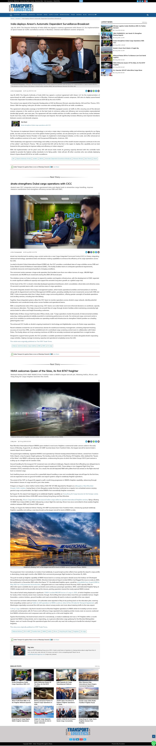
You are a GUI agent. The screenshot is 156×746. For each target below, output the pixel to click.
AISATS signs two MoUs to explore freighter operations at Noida (66, 702)
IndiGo (50, 631)
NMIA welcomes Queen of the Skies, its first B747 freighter (44, 371)
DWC (43, 346)
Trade (73, 14)
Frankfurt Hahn (36, 631)
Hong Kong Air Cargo (65, 631)
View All (97, 666)
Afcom (55, 631)
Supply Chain (53, 14)
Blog (85, 14)
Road (45, 14)
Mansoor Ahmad (78, 158)
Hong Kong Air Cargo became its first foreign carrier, (80, 494)
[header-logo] (21, 7)
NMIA (44, 631)
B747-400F (27, 631)
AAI (13, 158)
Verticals (91, 14)
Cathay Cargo (15, 609)
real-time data (22, 346)
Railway (39, 14)
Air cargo (49, 346)
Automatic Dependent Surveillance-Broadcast (58, 158)
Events (32, 1)
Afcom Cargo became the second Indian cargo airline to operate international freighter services (55, 500)
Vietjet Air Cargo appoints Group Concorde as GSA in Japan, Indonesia (42, 721)
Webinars (16, 1)
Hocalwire (122, 744)
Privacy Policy (72, 736)
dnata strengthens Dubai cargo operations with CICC (36, 125)
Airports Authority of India (23, 158)
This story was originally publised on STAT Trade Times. (29, 627)
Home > (13, 18)
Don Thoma (88, 158)
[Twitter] (89, 91)
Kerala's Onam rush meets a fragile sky (126, 48)
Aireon (95, 158)
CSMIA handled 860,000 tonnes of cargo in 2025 (60, 592)
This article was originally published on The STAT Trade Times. (31, 341)
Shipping (24, 14)
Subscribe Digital (25, 1)
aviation (35, 158)
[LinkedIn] (86, 91)
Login (81, 1)
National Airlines (17, 631)
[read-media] (15, 125)
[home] (11, 15)
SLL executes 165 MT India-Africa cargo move (127, 70)
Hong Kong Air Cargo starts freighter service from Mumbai (88, 721)
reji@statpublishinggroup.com (36, 654)
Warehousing (64, 14)
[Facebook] (91, 91)
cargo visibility (32, 346)
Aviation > (19, 18)
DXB (39, 346)
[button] (55, 34)
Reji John (31, 647)
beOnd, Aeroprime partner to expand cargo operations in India (43, 702)
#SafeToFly (57, 1)
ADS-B (41, 158)
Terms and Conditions (82, 736)
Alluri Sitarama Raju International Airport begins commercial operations (87, 684)
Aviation (17, 14)
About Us (10, 1)
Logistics (32, 14)
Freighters (76, 631)
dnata (14, 346)
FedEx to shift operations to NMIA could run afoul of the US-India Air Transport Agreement (63, 603)
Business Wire (39, 1)
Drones (79, 14)
